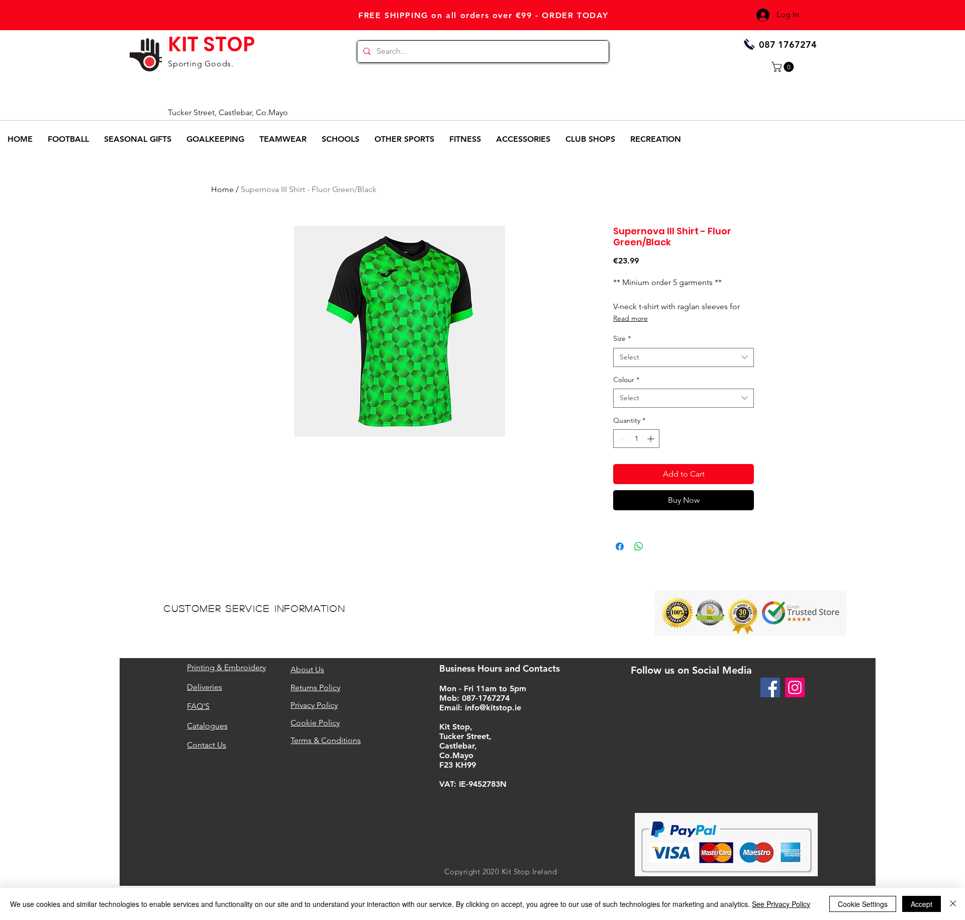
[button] (783, 67)
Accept (921, 904)
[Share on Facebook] (620, 546)
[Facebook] (770, 687)
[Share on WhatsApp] (639, 546)
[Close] (953, 904)
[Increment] (651, 438)
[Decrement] (621, 438)
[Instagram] (795, 687)
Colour (626, 379)
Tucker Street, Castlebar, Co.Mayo (228, 112)
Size (622, 338)
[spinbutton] (636, 438)
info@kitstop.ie (493, 707)
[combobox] (683, 357)
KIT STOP (211, 44)
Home (222, 189)
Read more (630, 318)
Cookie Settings (863, 904)
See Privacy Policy (781, 904)
